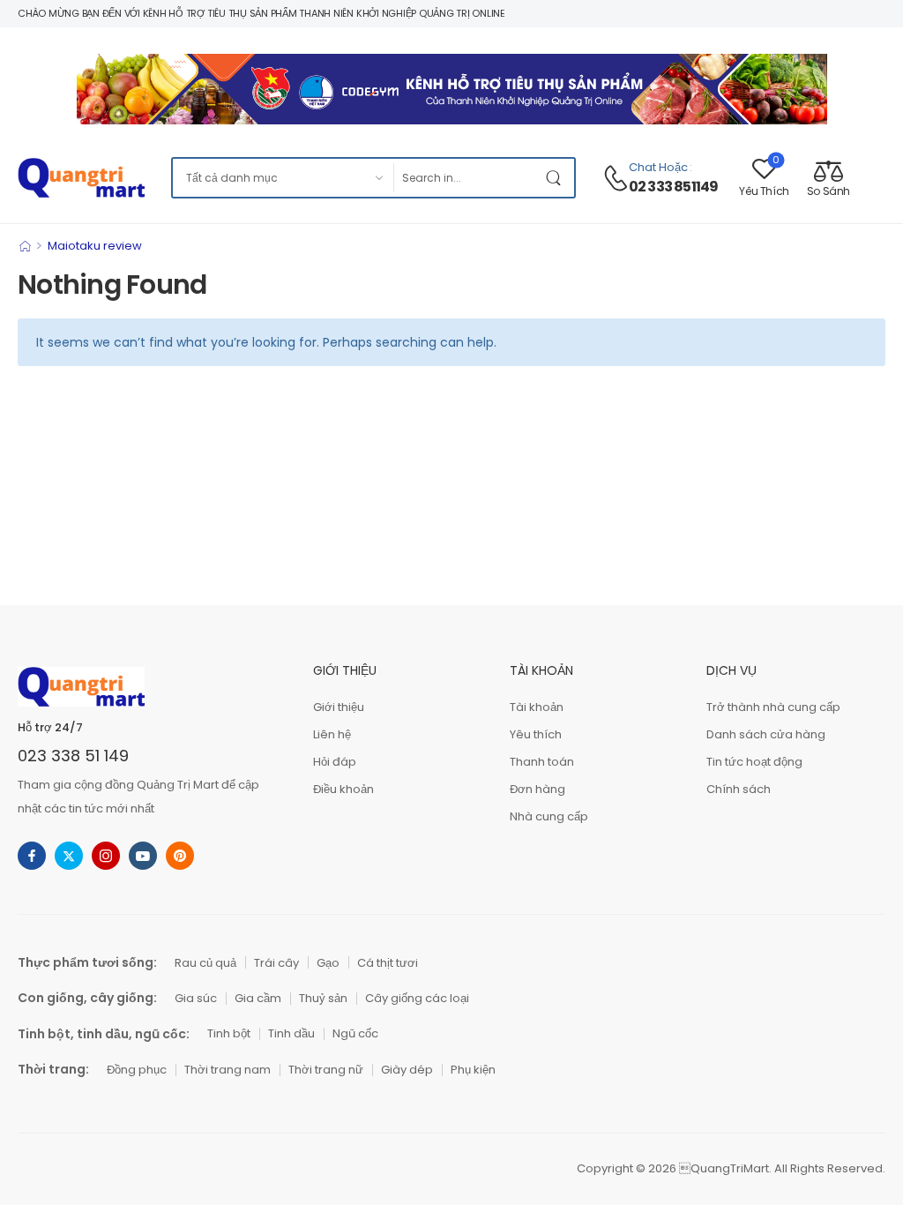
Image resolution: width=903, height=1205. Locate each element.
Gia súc (196, 998)
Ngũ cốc (355, 1033)
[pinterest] (180, 856)
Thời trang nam (227, 1069)
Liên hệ (332, 734)
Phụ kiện (473, 1069)
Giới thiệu (338, 707)
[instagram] (106, 856)
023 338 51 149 (73, 756)
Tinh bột (228, 1033)
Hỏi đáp (334, 761)
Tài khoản (536, 707)
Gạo (328, 962)
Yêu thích (536, 734)
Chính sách (738, 789)
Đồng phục (137, 1069)
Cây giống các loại (417, 998)
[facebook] (32, 856)
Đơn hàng (537, 789)
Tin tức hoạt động (754, 761)
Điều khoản (343, 789)
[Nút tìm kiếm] (556, 178)
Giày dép (407, 1069)
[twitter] (69, 856)
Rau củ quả (205, 962)
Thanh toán (542, 761)
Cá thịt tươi (387, 962)
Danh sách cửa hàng (765, 734)
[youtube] (143, 856)
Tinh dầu (291, 1033)
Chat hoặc (658, 167)
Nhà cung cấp (549, 816)
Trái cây (276, 962)
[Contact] (615, 178)
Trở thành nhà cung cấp (773, 707)
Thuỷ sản (323, 998)
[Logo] (81, 178)
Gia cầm (258, 998)
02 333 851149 (674, 187)
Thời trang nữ (325, 1069)
